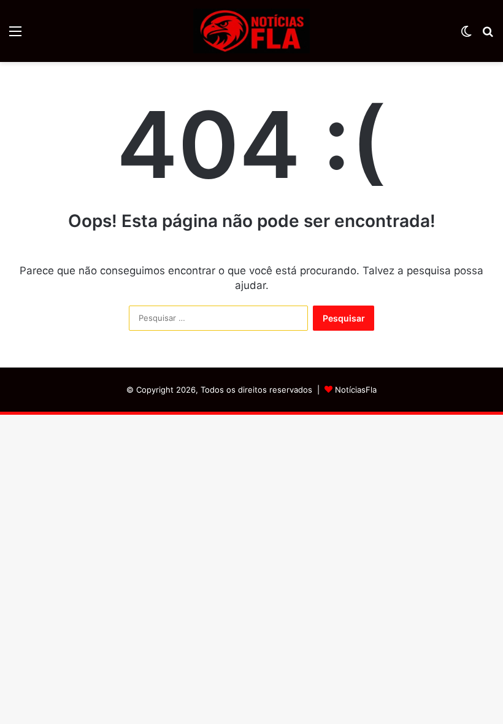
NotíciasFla (356, 390)
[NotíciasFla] (251, 31)
